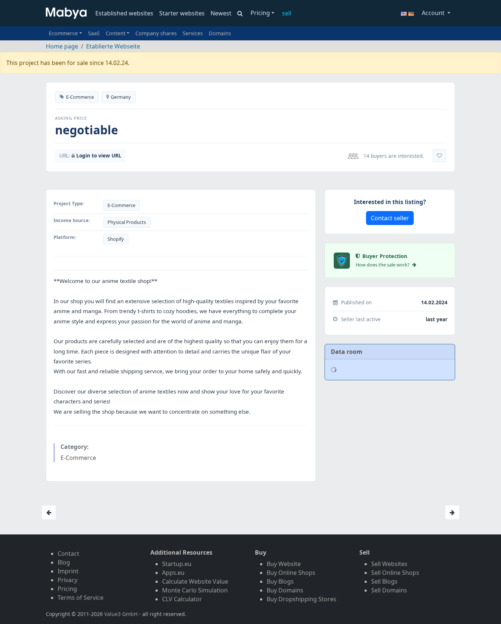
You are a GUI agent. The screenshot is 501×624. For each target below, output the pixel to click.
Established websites (124, 13)
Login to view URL (98, 155)
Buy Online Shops (291, 573)
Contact (68, 553)
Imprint (68, 571)
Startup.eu (176, 564)
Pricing (260, 13)
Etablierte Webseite (113, 46)
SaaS (94, 33)
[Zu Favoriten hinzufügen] (439, 155)
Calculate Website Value (195, 581)
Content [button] (115, 33)
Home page (62, 46)
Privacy (67, 580)
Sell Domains (389, 590)
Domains (220, 33)
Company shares (156, 33)
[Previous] (48, 512)
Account (434, 13)
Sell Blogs (384, 581)
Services (193, 33)
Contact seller (390, 218)
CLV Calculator (182, 599)
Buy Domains (285, 590)
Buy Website (284, 564)
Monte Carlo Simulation (195, 590)
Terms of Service (80, 598)
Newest (221, 13)
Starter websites (182, 13)
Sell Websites (389, 564)
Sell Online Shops (395, 573)
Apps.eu (173, 573)
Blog (64, 562)
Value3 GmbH (121, 613)
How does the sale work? (383, 264)
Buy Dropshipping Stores (301, 599)
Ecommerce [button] (63, 33)
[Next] (452, 512)
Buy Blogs (280, 581)
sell (286, 13)
